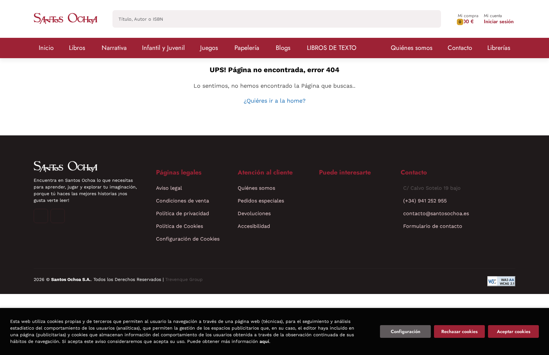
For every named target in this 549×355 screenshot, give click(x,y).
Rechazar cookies (459, 331)
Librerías (498, 47)
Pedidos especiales (261, 201)
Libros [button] (77, 47)
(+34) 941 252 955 (425, 201)
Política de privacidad (182, 213)
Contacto (460, 47)
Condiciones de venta (182, 201)
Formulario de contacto (432, 226)
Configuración (405, 331)
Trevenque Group (184, 279)
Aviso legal (169, 188)
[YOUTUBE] (58, 216)
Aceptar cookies (513, 331)
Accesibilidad (254, 226)
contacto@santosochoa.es (436, 213)
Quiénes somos (411, 47)
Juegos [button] (209, 47)
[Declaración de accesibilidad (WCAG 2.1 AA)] (501, 281)
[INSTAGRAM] (41, 216)
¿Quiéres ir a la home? (275, 100)
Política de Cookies (179, 226)
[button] (468, 19)
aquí (264, 341)
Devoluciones (254, 213)
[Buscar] (430, 19)
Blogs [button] (283, 47)
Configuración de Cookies (188, 239)
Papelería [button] (246, 47)
